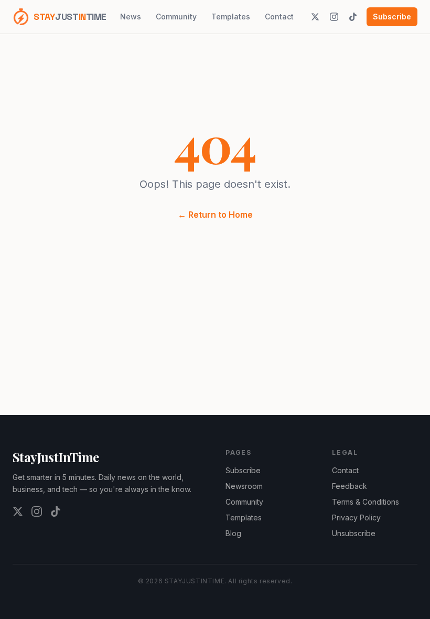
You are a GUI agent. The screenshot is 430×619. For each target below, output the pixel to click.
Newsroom (244, 486)
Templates (230, 16)
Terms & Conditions (365, 501)
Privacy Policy (356, 517)
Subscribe (392, 16)
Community (176, 16)
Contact (279, 16)
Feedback (349, 486)
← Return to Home (215, 214)
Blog (233, 533)
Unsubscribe (353, 533)
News (130, 16)
